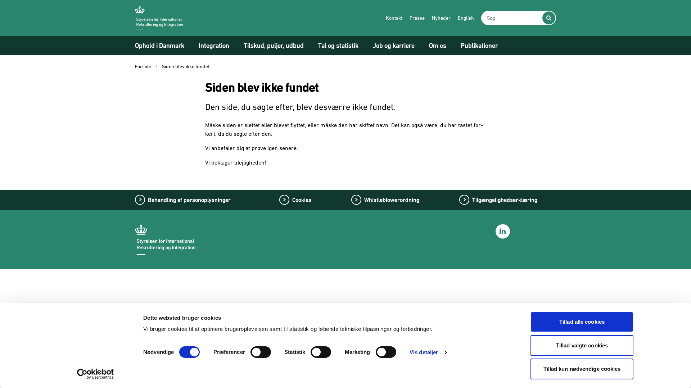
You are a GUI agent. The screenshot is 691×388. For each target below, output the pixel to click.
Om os (437, 45)
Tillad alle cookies (582, 322)
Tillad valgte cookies (582, 345)
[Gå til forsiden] (159, 18)
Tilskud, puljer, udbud (274, 45)
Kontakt (394, 18)
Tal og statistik (338, 45)
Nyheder (441, 18)
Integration (214, 45)
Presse (417, 18)
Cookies (301, 200)
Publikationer (479, 45)
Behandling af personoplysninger (189, 200)
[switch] (260, 352)
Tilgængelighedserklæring (504, 200)
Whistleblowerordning (391, 200)
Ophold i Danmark (159, 45)
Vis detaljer (424, 352)
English (466, 18)
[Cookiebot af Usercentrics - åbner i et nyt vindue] (95, 374)
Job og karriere (394, 45)
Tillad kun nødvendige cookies (582, 369)
